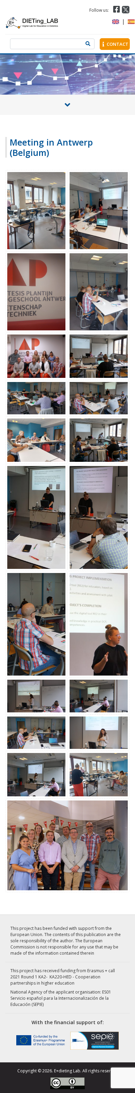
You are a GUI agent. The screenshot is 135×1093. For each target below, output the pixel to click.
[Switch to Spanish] (131, 21)
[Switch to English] (115, 21)
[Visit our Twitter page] (126, 10)
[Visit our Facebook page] (116, 10)
